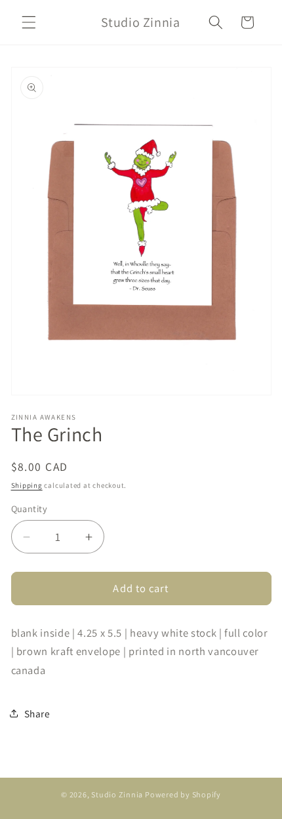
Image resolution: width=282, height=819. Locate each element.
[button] (29, 22)
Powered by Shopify (183, 794)
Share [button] (37, 713)
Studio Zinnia (117, 794)
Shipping (27, 485)
